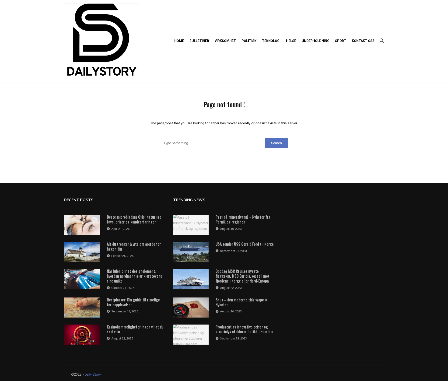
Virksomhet (225, 41)
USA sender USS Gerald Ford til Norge (245, 244)
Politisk (249, 41)
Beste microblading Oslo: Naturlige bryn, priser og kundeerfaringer (134, 219)
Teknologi (271, 41)
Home (179, 41)
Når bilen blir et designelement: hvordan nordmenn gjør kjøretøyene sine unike (134, 276)
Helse (291, 41)
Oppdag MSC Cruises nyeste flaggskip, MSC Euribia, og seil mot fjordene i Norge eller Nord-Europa (243, 276)
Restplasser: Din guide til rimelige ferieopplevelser (133, 302)
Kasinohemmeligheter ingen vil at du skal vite (135, 329)
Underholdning (315, 41)
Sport (340, 41)
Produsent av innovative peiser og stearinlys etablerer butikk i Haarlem (244, 329)
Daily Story (93, 374)
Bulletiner (199, 41)
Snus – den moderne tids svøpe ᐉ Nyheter (242, 302)
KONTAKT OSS (363, 41)
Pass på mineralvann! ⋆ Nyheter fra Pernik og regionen (243, 219)
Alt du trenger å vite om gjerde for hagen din (134, 246)
